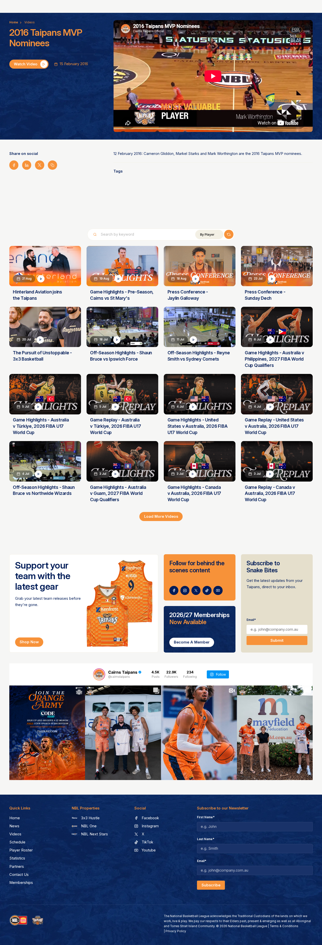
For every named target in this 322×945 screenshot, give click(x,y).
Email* (251, 620)
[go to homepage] (37, 920)
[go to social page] (174, 590)
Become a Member (192, 642)
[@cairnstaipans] (99, 674)
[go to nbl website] (18, 920)
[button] (209, 234)
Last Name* (205, 839)
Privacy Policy (176, 931)
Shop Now (29, 642)
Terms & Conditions (284, 926)
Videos (29, 22)
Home (13, 22)
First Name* (206, 817)
